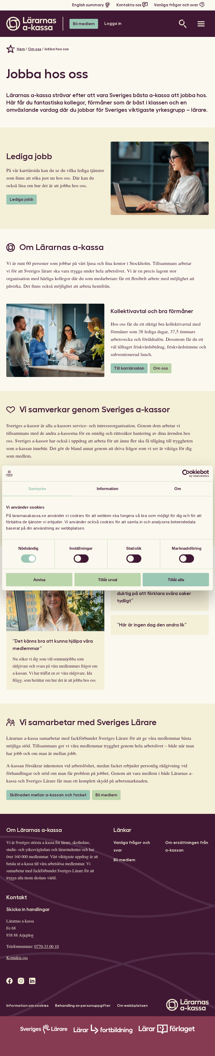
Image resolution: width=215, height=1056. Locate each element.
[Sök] (183, 24)
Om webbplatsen (132, 1005)
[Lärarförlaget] (167, 1032)
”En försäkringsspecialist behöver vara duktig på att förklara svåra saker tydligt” (159, 593)
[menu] (201, 23)
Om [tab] (177, 488)
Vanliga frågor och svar (176, 5)
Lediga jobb (21, 199)
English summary (88, 5)
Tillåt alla (176, 579)
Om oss (34, 49)
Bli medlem (84, 24)
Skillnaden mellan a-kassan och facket (48, 795)
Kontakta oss (128, 5)
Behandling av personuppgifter (83, 1005)
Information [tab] (107, 488)
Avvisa (39, 579)
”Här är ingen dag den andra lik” (152, 625)
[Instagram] (21, 981)
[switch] (81, 558)
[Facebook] (9, 981)
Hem (21, 49)
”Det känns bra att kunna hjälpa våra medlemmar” (53, 645)
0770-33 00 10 (46, 946)
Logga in (112, 23)
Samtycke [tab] (37, 488)
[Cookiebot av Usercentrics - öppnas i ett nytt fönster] (186, 473)
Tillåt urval (107, 579)
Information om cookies (27, 1005)
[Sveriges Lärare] (43, 1032)
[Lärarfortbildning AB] (103, 1032)
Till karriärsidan (129, 368)
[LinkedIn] (32, 981)
